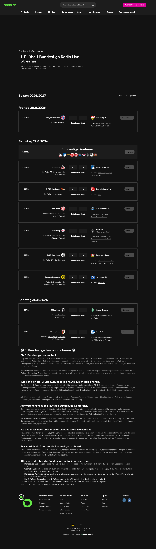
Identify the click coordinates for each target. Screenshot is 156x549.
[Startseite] (19, 51)
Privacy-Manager (66, 513)
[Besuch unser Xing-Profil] (129, 500)
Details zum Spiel (78, 123)
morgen (130, 152)
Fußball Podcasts (65, 482)
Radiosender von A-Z (127, 12)
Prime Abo (85, 510)
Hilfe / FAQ (85, 506)
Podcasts (38, 12)
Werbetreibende (45, 506)
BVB (41, 433)
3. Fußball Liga (57, 479)
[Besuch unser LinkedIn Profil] (124, 500)
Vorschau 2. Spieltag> (128, 96)
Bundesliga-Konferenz (77, 385)
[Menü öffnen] (150, 4)
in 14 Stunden (127, 118)
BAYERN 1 (61, 123)
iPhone (104, 499)
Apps (83, 503)
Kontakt (84, 499)
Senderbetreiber (45, 510)
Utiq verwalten (65, 510)
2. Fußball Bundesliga (37, 479)
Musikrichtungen (94, 12)
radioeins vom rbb (58, 194)
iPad (103, 503)
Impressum (64, 506)
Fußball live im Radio (67, 485)
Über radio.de (44, 499)
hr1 (99, 195)
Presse (42, 503)
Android (105, 506)
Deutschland (79, 525)
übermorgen (127, 310)
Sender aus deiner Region (72, 12)
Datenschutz (64, 503)
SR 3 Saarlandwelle (58, 260)
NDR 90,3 (101, 283)
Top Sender (25, 12)
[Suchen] (93, 4)
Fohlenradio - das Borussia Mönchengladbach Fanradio (101, 239)
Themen (110, 12)
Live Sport (52, 12)
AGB (61, 499)
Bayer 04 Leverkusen (57, 433)
